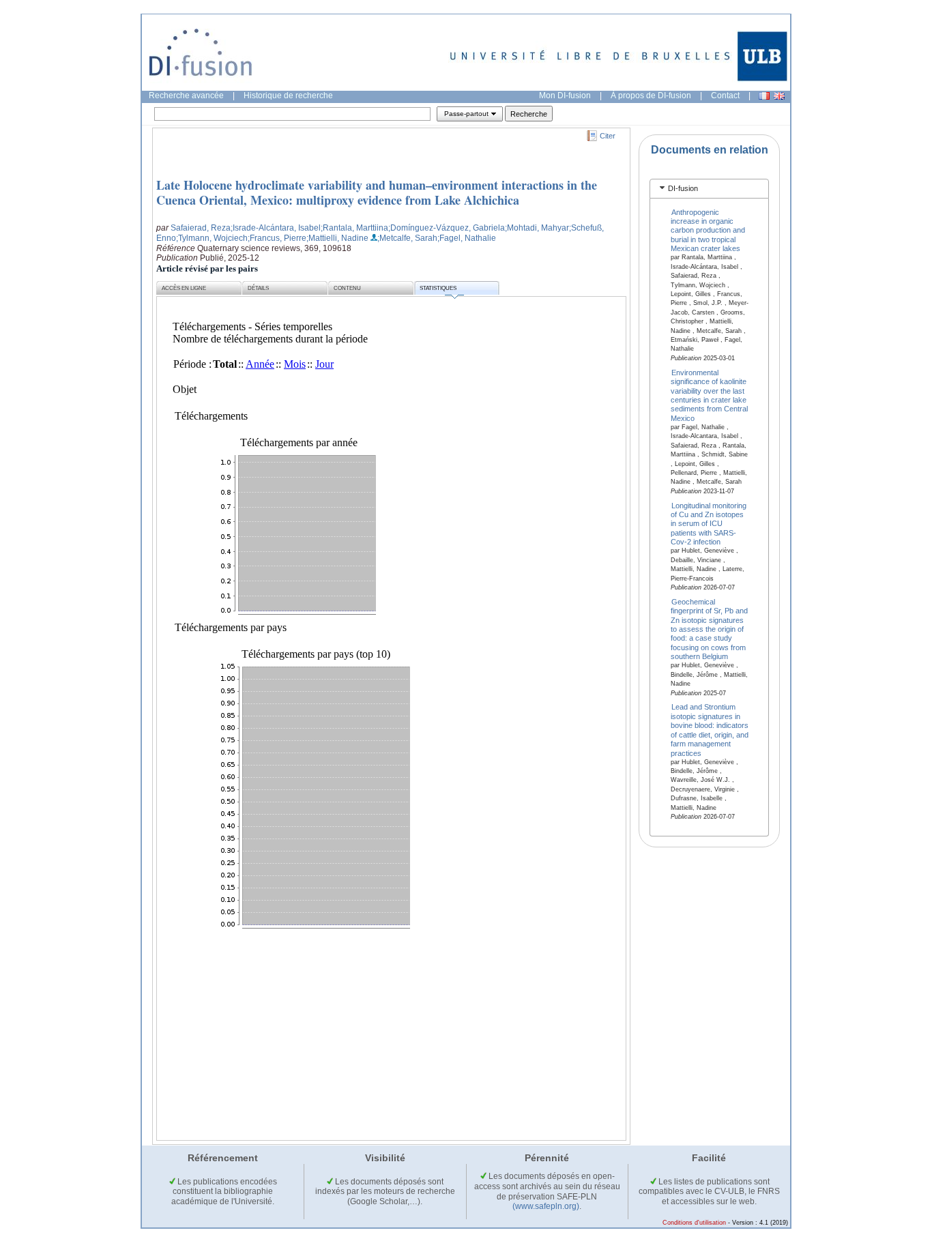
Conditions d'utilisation (694, 1222)
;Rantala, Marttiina (354, 228)
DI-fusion (683, 188)
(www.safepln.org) (545, 1206)
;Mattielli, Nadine (337, 238)
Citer (607, 136)
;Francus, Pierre (277, 238)
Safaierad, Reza (201, 228)
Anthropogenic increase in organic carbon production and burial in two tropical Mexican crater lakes (708, 229)
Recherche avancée (186, 95)
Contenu (347, 288)
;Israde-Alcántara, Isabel (276, 228)
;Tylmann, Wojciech (212, 238)
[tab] (709, 189)
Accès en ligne (184, 288)
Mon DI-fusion (565, 95)
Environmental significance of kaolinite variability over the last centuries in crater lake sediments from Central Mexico (709, 395)
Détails (258, 288)
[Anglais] (779, 96)
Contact (725, 95)
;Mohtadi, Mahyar (537, 228)
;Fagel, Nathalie (466, 238)
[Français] (764, 96)
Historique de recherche (288, 95)
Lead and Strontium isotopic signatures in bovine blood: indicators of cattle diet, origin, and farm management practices (709, 730)
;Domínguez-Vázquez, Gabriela (446, 228)
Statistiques (438, 288)
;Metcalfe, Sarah (407, 238)
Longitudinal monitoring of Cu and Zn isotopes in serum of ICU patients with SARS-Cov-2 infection (709, 523)
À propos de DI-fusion (651, 95)
